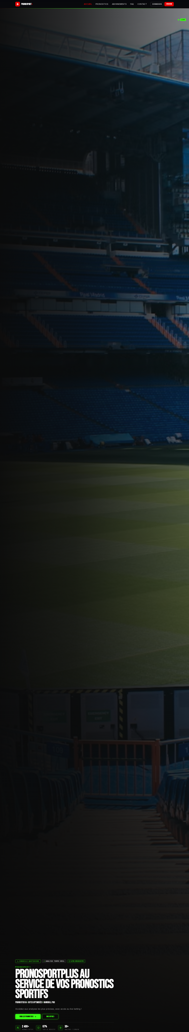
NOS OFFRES (50, 1016)
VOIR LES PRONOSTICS (26, 1016)
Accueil (88, 4)
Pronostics (102, 4)
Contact (142, 4)
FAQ (132, 4)
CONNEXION (157, 4)
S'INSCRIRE (169, 4)
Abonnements (119, 4)
